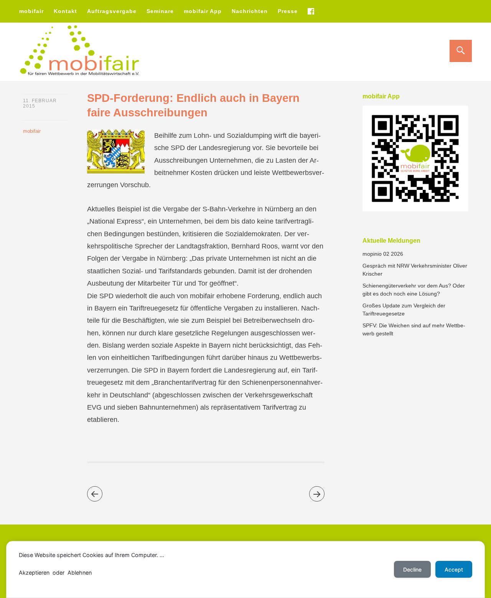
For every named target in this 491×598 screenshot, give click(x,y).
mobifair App (203, 11)
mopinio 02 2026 (382, 254)
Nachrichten (250, 11)
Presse (288, 11)
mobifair (31, 11)
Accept (454, 569)
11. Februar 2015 (40, 103)
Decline (412, 569)
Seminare (160, 11)
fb (311, 11)
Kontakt (65, 11)
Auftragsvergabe (112, 11)
